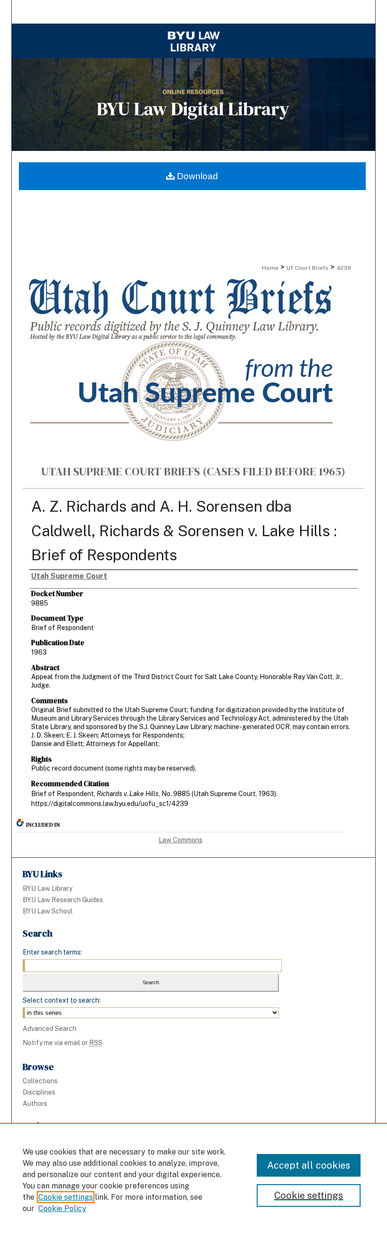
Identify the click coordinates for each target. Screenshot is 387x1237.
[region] (193, 1180)
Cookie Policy (62, 1208)
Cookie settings (65, 1197)
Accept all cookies (308, 1165)
